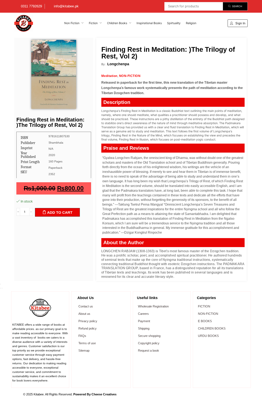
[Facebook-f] (172, 396)
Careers (143, 313)
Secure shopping (149, 336)
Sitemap (83, 350)
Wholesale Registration (153, 306)
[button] (238, 23)
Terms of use (87, 343)
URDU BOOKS (208, 336)
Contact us (85, 306)
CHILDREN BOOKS (212, 328)
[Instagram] (203, 396)
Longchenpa (118, 64)
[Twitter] (182, 396)
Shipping (143, 328)
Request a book (148, 350)
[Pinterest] (213, 396)
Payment (144, 321)
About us (84, 313)
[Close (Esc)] (0, 284)
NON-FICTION (208, 313)
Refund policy (87, 328)
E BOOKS (205, 321)
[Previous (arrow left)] (0, 288)
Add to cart (59, 212)
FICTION (204, 306)
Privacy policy (87, 321)
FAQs (82, 336)
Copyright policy (148, 343)
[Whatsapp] (193, 396)
